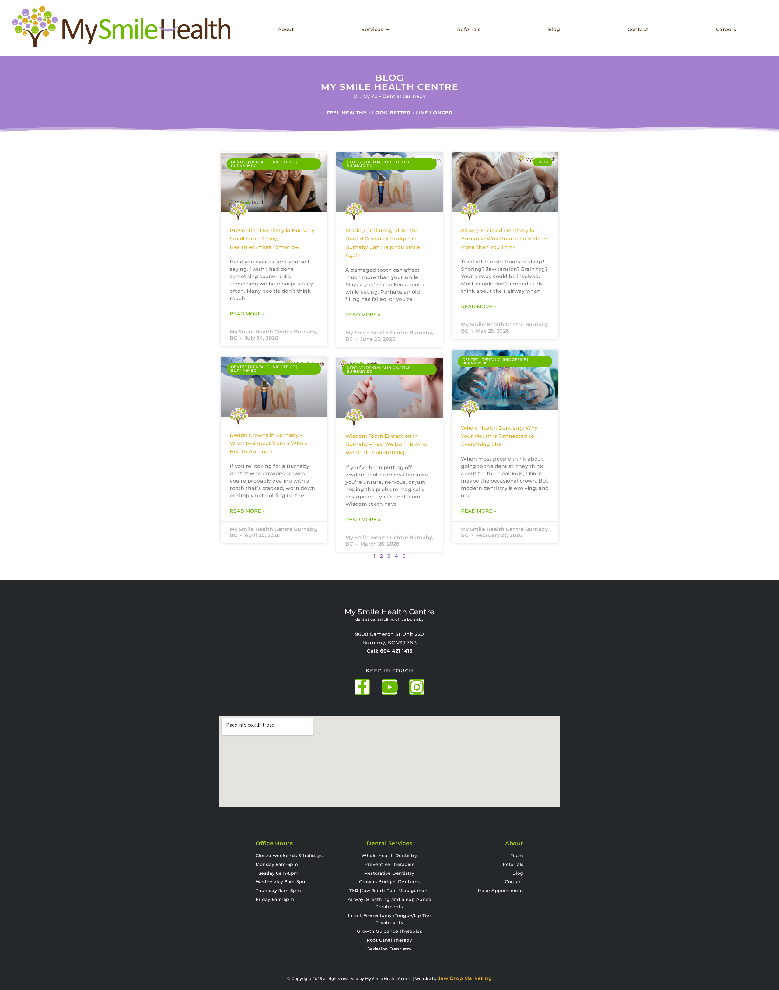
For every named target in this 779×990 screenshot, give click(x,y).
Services (372, 29)
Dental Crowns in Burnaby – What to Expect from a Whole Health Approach (269, 443)
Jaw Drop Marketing (465, 978)
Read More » (247, 314)
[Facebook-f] (362, 687)
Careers (726, 29)
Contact (637, 29)
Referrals (469, 29)
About (286, 29)
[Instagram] (416, 687)
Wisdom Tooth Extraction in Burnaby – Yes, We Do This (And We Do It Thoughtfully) (386, 444)
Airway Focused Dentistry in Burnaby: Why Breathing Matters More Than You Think (504, 239)
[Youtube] (389, 687)
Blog (554, 29)
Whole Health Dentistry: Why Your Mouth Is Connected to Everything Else (499, 436)
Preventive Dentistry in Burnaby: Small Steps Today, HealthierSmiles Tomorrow (273, 239)
